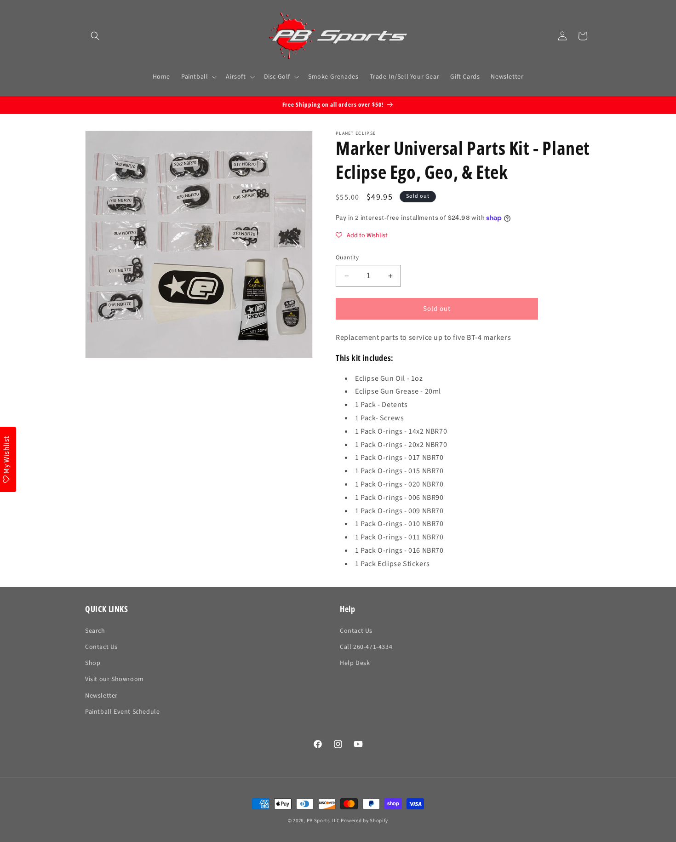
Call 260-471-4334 (366, 647)
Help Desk (355, 663)
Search (95, 631)
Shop (92, 663)
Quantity (347, 257)
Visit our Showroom (114, 679)
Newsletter (101, 695)
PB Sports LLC (323, 820)
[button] (95, 36)
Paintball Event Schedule (122, 711)
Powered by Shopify (364, 820)
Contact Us (101, 647)
